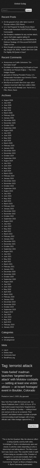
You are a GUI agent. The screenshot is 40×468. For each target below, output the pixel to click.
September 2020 (10, 279)
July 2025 (7, 133)
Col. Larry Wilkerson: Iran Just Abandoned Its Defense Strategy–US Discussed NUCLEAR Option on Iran (20, 42)
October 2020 (9, 277)
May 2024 (7, 168)
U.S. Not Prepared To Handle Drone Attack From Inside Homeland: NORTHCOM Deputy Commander (20, 29)
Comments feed (9, 355)
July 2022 (7, 224)
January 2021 (9, 269)
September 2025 (10, 128)
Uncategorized (9, 340)
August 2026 (8, 100)
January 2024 (9, 178)
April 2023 (7, 201)
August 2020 (8, 282)
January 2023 (9, 209)
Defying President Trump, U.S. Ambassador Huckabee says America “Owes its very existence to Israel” (20, 77)
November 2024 (9, 153)
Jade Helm (8, 87)
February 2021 (9, 266)
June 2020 (7, 287)
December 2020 (9, 272)
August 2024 (8, 161)
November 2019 (9, 304)
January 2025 (9, 148)
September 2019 (10, 309)
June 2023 (7, 196)
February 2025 (9, 146)
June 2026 (7, 105)
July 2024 (7, 163)
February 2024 (9, 176)
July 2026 (7, 103)
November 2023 (9, 183)
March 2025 (8, 143)
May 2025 (7, 138)
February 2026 (9, 115)
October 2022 (9, 216)
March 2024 (8, 173)
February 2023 (9, 206)
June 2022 (7, 226)
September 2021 (10, 249)
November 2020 (9, 274)
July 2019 (7, 314)
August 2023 (8, 191)
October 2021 (9, 246)
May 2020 (7, 289)
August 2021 (8, 251)
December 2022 (9, 211)
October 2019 (9, 307)
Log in (6, 350)
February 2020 (9, 297)
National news (9, 337)
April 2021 (7, 261)
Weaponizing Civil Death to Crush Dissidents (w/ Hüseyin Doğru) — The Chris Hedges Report (21, 69)
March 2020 (8, 294)
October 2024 (9, 156)
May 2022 (7, 229)
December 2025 (9, 120)
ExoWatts (7, 67)
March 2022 (8, 234)
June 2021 (7, 256)
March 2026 (8, 113)
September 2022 (10, 219)
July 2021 (7, 254)
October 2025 (9, 125)
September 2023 (10, 188)
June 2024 (7, 166)
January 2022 (9, 239)
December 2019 (9, 302)
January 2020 (9, 299)
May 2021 (7, 259)
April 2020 (7, 292)
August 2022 (8, 221)
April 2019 (7, 322)
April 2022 (7, 231)
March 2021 (8, 264)
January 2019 (9, 327)
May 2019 (7, 319)
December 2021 (9, 241)
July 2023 (7, 193)
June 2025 (7, 135)
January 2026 (9, 118)
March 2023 (8, 204)
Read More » (33, 426)
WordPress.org (9, 358)
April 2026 (7, 110)
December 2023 (9, 181)
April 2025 (7, 140)
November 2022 (9, 214)
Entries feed (8, 353)
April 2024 (7, 171)
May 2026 (7, 108)
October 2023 (9, 186)
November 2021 (9, 244)
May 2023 (7, 198)
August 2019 (8, 312)
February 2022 (9, 236)
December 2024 (9, 151)
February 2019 (9, 325)
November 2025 (9, 123)
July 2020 (7, 284)
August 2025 (8, 130)
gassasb (25, 396)
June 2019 (7, 317)
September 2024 (10, 158)
